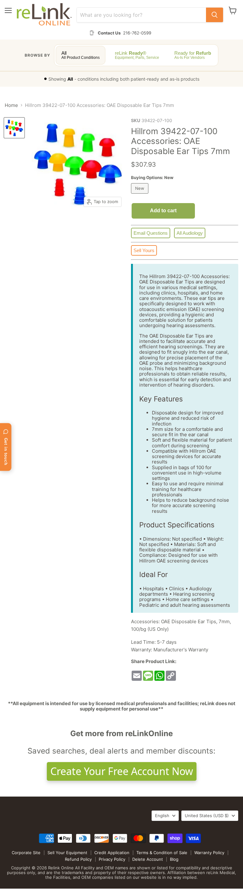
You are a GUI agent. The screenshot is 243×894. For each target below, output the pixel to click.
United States (207, 815)
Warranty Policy (209, 852)
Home (11, 105)
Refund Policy (78, 859)
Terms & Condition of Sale (161, 852)
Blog (174, 859)
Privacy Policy (112, 859)
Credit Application (111, 852)
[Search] (214, 15)
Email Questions (151, 233)
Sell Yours (144, 250)
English (162, 815)
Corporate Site (26, 852)
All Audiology (190, 233)
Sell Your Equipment (67, 852)
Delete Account (147, 859)
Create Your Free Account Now (121, 771)
